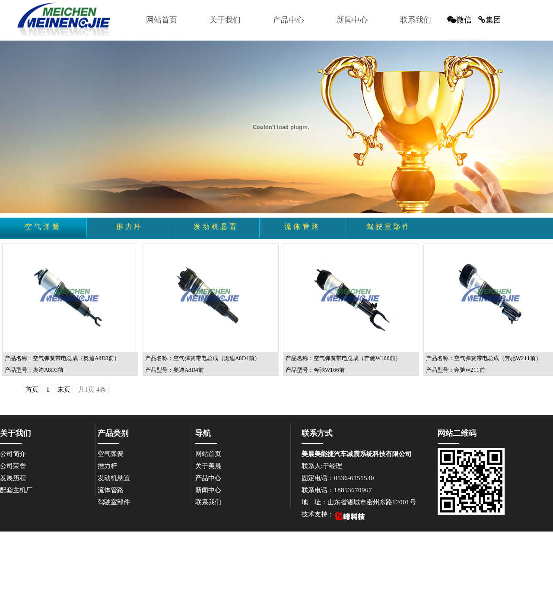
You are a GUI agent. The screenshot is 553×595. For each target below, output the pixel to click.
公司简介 (13, 453)
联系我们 (415, 20)
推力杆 (107, 465)
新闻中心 (352, 20)
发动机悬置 (114, 478)
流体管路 (111, 490)
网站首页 (161, 20)
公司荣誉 (13, 465)
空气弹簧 (111, 453)
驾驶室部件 (114, 502)
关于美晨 (208, 465)
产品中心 (288, 20)
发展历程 (13, 478)
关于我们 (225, 20)
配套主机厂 (16, 490)
